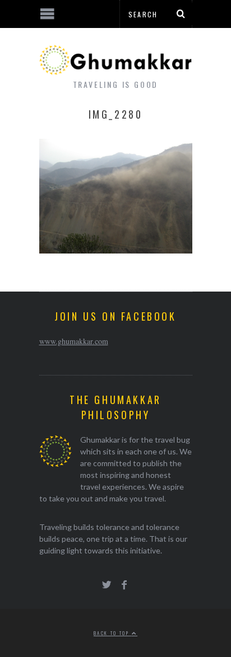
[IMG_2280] (115, 250)
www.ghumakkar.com (73, 341)
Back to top (113, 633)
